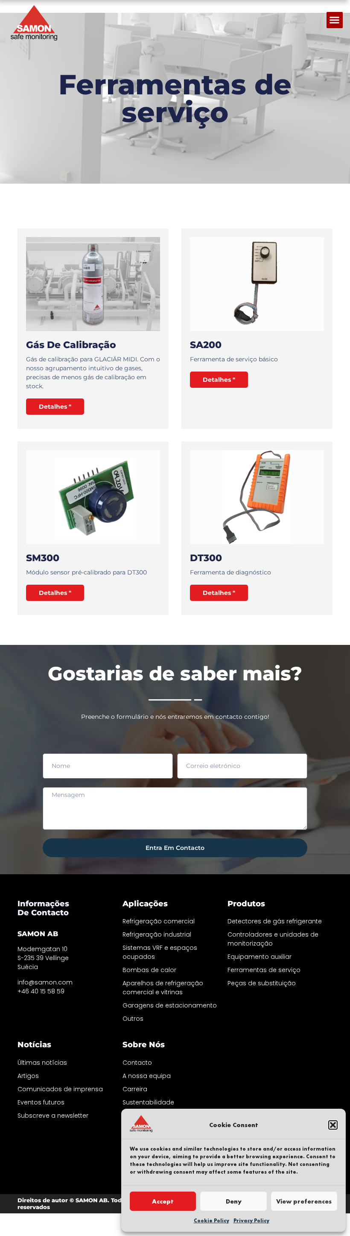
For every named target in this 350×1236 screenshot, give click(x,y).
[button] (333, 1125)
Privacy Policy (251, 1220)
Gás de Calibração (71, 345)
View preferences (304, 1201)
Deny (234, 1201)
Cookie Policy (211, 1220)
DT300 (206, 558)
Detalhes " (55, 406)
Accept (163, 1201)
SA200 (206, 345)
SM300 (42, 558)
